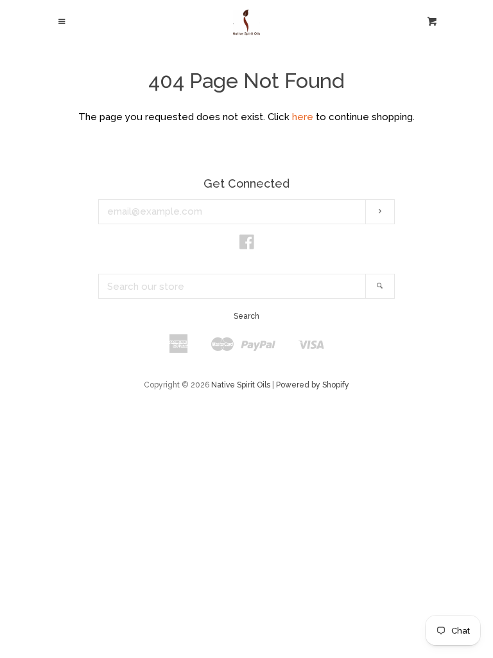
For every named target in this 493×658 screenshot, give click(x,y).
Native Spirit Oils (240, 384)
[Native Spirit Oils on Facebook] (247, 245)
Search (246, 316)
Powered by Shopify (312, 384)
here (302, 117)
